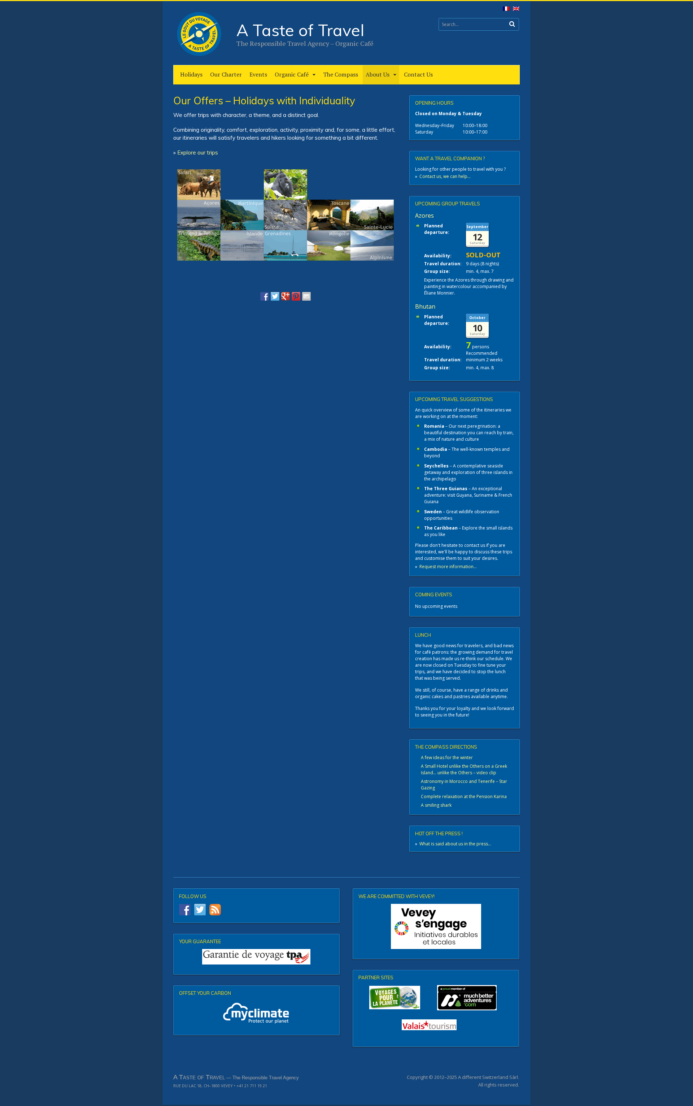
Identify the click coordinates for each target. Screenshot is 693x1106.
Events (258, 74)
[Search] (512, 24)
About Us (377, 74)
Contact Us (418, 74)
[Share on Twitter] (275, 296)
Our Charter (226, 74)
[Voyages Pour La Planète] (394, 997)
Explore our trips (197, 152)
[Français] (505, 10)
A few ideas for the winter (447, 757)
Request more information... (448, 566)
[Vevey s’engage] (435, 926)
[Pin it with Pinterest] (296, 296)
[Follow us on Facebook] (185, 909)
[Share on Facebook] (264, 296)
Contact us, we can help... (445, 176)
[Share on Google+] (285, 296)
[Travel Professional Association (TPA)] (256, 957)
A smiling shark (436, 805)
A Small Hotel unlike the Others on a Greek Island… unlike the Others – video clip (464, 769)
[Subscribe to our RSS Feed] (215, 909)
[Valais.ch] (429, 1024)
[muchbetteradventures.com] (435, 997)
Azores (424, 215)
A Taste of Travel (300, 30)
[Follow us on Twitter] (200, 909)
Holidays (191, 74)
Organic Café (292, 74)
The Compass (340, 74)
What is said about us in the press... (455, 844)
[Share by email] (306, 296)
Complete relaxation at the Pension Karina (464, 796)
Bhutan (425, 306)
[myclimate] (256, 1013)
